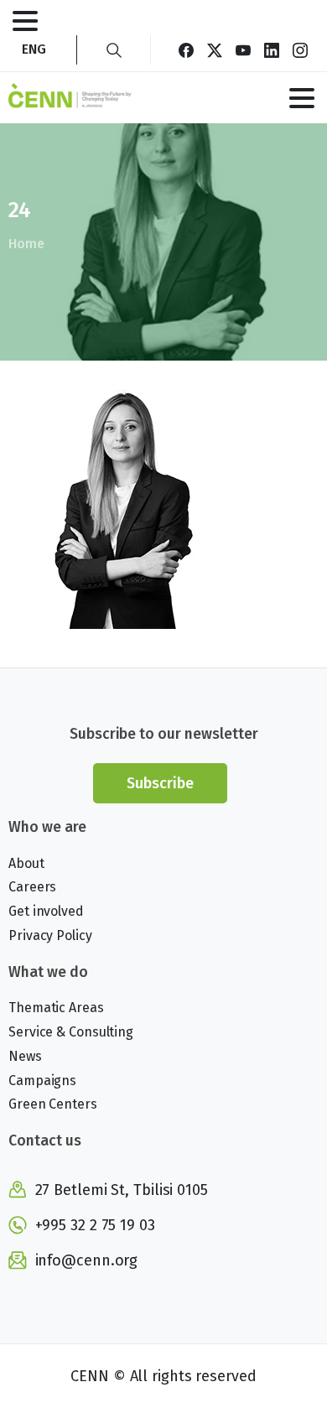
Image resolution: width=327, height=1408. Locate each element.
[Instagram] (300, 50)
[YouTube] (243, 50)
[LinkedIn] (271, 50)
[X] (214, 50)
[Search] (114, 50)
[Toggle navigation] (25, 21)
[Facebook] (186, 50)
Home (26, 244)
